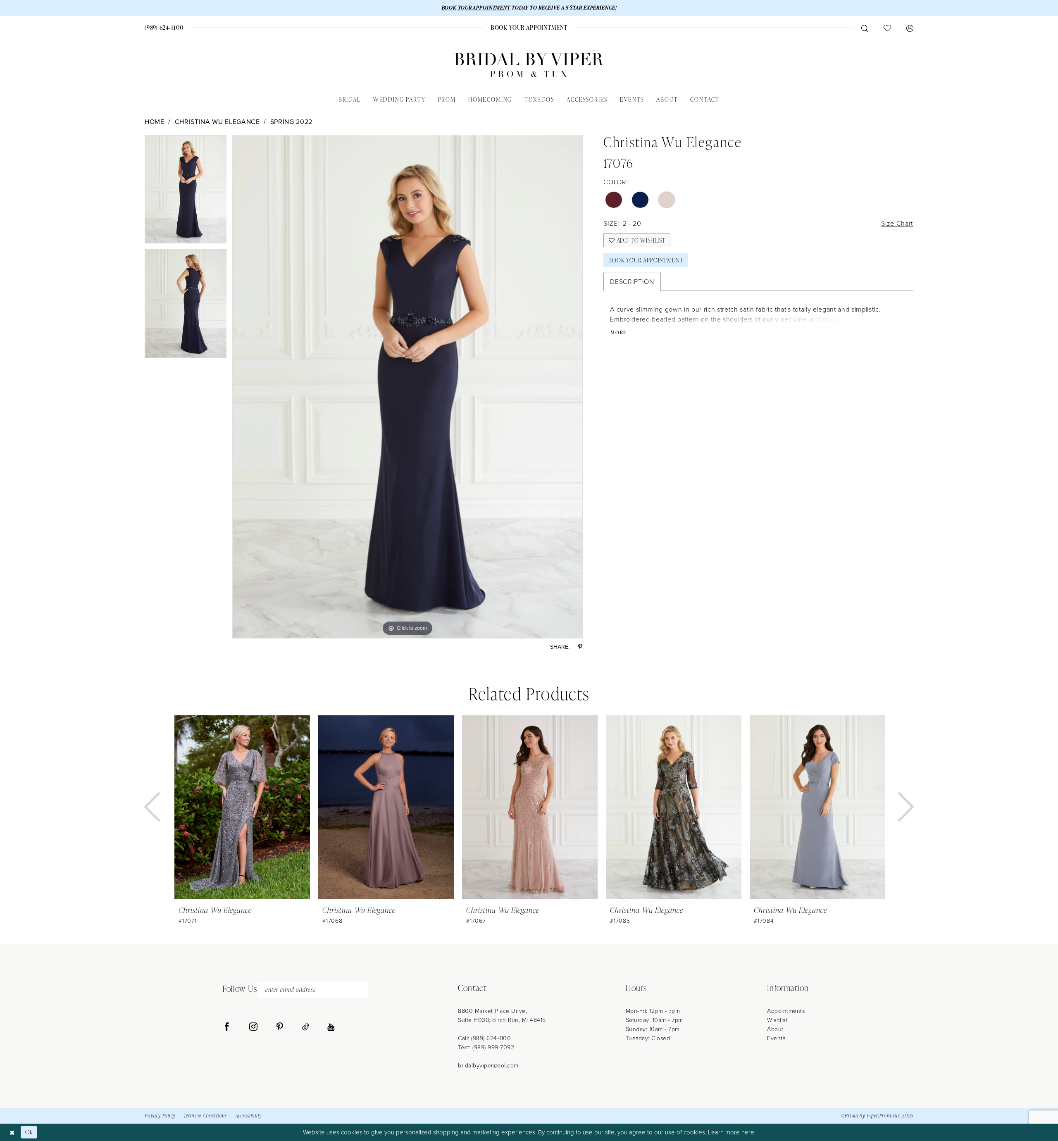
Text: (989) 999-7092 (486, 1047)
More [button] (618, 332)
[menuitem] (164, 27)
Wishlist (777, 1020)
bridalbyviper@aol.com (488, 1065)
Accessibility (248, 1115)
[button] (909, 28)
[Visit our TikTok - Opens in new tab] (306, 1027)
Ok (29, 1132)
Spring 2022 (291, 121)
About (775, 1029)
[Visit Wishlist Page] (887, 28)
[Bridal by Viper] (529, 65)
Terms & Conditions (205, 1115)
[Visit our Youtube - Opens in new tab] (331, 1026)
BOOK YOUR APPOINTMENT (476, 7)
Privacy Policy (160, 1115)
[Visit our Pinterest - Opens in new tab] (279, 1027)
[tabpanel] (185, 192)
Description (632, 281)
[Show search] (864, 28)
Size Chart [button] (897, 223)
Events (776, 1038)
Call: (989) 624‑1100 (484, 1038)
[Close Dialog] (12, 1132)
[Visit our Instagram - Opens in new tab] (253, 1027)
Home (154, 121)
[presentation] (242, 807)
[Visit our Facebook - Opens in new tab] (226, 1027)
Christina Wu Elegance (217, 121)
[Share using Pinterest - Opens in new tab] (580, 646)
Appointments (786, 1011)
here (747, 1132)
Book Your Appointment (645, 260)
